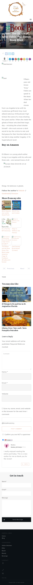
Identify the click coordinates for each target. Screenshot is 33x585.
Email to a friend (24, 59)
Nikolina (13, 445)
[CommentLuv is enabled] (8, 440)
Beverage (5, 556)
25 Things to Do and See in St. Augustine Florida (16, 298)
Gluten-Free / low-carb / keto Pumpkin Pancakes (16, 322)
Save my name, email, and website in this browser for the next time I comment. (16, 411)
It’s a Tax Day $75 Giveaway (6, 230)
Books (13, 44)
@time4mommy (8, 423)
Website (21, 190)
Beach (4, 551)
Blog (3, 538)
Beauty (4, 553)
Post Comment (16, 428)
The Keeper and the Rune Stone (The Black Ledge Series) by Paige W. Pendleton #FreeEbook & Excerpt (6, 254)
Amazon (14, 144)
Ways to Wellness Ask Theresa (16, 230)
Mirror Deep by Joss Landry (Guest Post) (6, 213)
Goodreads (6, 193)
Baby (3, 548)
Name (5, 372)
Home (4, 536)
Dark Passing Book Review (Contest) (16, 248)
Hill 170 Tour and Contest (15, 212)
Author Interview (7, 545)
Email (5, 383)
